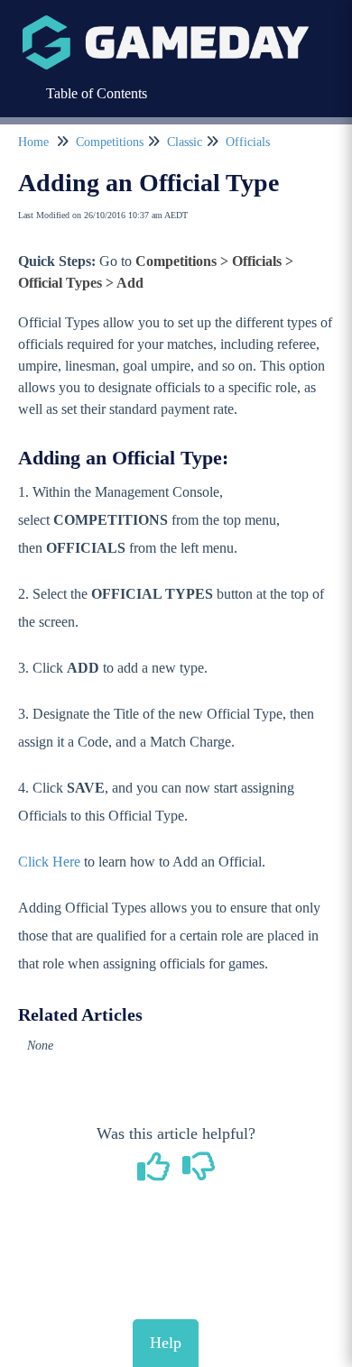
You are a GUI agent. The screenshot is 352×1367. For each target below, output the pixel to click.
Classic (184, 142)
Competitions (110, 142)
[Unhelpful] (199, 1173)
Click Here (49, 861)
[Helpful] (156, 1173)
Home (33, 142)
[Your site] (165, 24)
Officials (248, 142)
